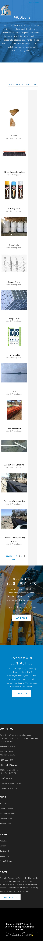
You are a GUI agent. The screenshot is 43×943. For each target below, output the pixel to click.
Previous (8, 555)
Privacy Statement (24, 933)
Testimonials (5, 851)
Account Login (5, 933)
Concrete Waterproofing (14, 501)
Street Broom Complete (14, 172)
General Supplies (6, 808)
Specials (3, 803)
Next (14, 559)
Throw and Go (14, 354)
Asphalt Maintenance (8, 813)
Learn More (21, 617)
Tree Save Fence (14, 428)
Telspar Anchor (14, 282)
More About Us (10, 897)
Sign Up (14, 933)
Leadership (4, 856)
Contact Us (21, 693)
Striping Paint (14, 208)
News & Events (6, 861)
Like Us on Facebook (8, 788)
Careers (3, 846)
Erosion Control (6, 818)
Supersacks (14, 244)
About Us (3, 841)
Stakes (14, 135)
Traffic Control (5, 824)
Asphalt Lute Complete (14, 464)
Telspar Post (14, 318)
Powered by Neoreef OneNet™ (20, 935)
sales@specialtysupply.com (11, 783)
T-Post (14, 391)
